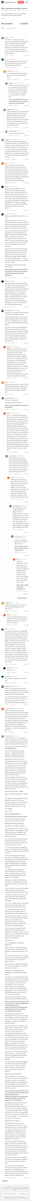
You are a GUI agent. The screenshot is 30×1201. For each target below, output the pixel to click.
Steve (6, 629)
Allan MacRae (8, 736)
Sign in (26, 2)
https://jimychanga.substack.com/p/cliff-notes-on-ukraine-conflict (21, 548)
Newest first (25, 23)
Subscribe (20, 2)
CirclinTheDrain (9, 310)
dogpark (11, 83)
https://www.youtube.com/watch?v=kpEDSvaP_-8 (22, 587)
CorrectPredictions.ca (10, 748)
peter (6, 186)
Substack (7, 1197)
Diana (8, 668)
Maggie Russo (9, 686)
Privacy (16, 1188)
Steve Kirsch (4, 10)
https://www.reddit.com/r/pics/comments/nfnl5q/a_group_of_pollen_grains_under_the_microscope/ (19, 101)
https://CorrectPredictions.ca (13, 814)
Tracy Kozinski (9, 708)
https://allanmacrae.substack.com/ (14, 823)
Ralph (8, 347)
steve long (7, 676)
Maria (6, 37)
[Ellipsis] (28, 37)
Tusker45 (7, 603)
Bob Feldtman (12, 131)
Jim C (6, 59)
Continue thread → (22, 598)
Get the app (23, 1193)
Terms (20, 1188)
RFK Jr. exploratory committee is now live (14, 8)
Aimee (8, 71)
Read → (3, 18)
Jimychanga (8, 398)
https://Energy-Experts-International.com (16, 816)
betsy (6, 382)
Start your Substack (10, 1193)
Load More (4, 1180)
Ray (6, 214)
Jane (6, 163)
